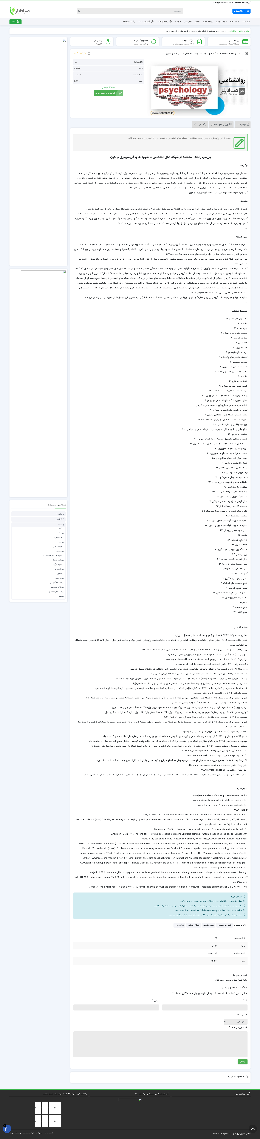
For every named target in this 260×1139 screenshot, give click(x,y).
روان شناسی (208, 925)
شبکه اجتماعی (194, 925)
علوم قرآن (57, 564)
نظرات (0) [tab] (198, 124)
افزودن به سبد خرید (105, 93)
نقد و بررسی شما (238, 1027)
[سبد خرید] (7, 1129)
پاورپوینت (58, 513)
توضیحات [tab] (241, 124)
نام (245, 1000)
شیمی (59, 551)
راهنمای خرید (162, 21)
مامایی (59, 573)
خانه (244, 21)
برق (60, 533)
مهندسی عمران (55, 591)
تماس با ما (127, 21)
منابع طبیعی (56, 587)
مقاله (241, 31)
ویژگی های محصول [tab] (219, 124)
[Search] (80, 11)
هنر (60, 596)
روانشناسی (208, 21)
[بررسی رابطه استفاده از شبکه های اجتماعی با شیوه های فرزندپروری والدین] (197, 87)
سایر (179, 21)
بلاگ (14, 21)
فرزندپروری (179, 925)
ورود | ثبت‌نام (240, 11)
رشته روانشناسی (225, 925)
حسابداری (234, 21)
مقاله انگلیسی (56, 582)
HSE (60, 528)
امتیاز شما (241, 1014)
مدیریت (58, 578)
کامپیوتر (188, 21)
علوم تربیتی (221, 21)
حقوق (197, 21)
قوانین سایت (144, 21)
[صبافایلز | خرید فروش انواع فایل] (20, 11)
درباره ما (39, 1133)
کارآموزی (58, 519)
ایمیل (155, 1000)
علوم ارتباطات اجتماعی (52, 555)
